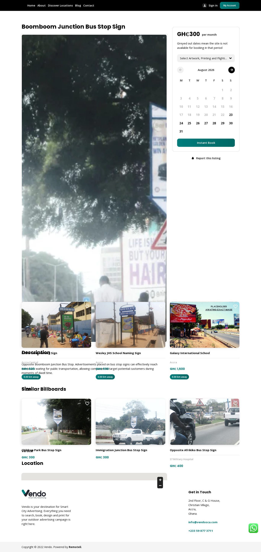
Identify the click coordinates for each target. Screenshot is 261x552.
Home (31, 5)
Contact (88, 5)
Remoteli (75, 547)
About (41, 5)
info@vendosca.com (202, 522)
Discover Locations (60, 5)
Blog (78, 5)
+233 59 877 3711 (200, 531)
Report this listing (207, 158)
